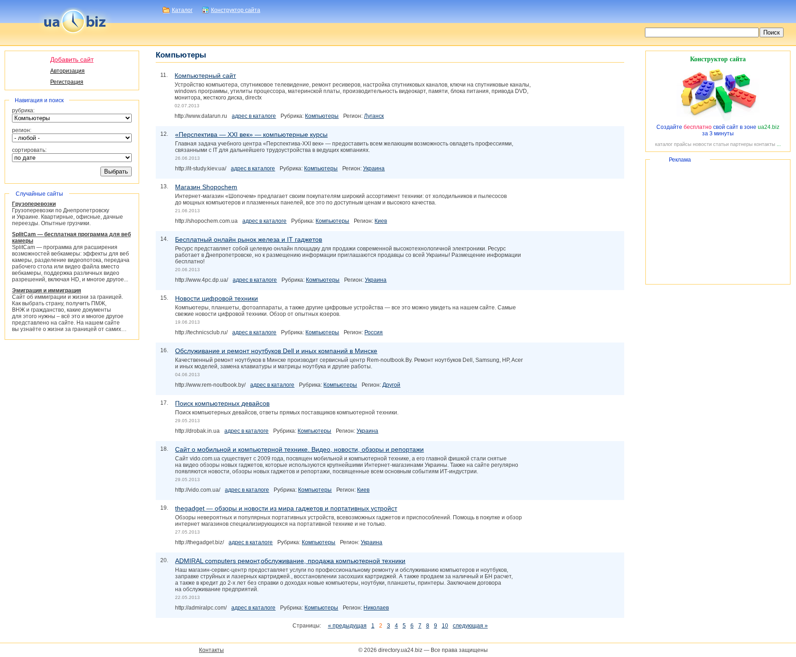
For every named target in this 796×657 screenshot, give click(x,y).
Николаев (376, 608)
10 (445, 625)
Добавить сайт (72, 59)
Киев (381, 221)
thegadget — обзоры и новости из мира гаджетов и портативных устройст (286, 508)
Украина (374, 168)
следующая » (470, 625)
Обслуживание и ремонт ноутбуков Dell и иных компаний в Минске (276, 351)
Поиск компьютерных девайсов (222, 403)
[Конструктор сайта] (718, 120)
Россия (373, 332)
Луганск (374, 116)
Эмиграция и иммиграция (46, 290)
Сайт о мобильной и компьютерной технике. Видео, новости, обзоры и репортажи (299, 449)
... (779, 144)
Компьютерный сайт (205, 75)
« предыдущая (347, 625)
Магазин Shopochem (206, 187)
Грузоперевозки (34, 204)
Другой (391, 385)
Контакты (211, 650)
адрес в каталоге (254, 116)
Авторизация (67, 71)
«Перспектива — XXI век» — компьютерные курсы (251, 134)
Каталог (182, 10)
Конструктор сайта (235, 10)
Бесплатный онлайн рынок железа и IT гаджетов (248, 239)
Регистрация (66, 82)
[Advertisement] (718, 221)
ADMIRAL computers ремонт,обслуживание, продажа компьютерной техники (290, 560)
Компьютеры (322, 116)
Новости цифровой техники (216, 298)
